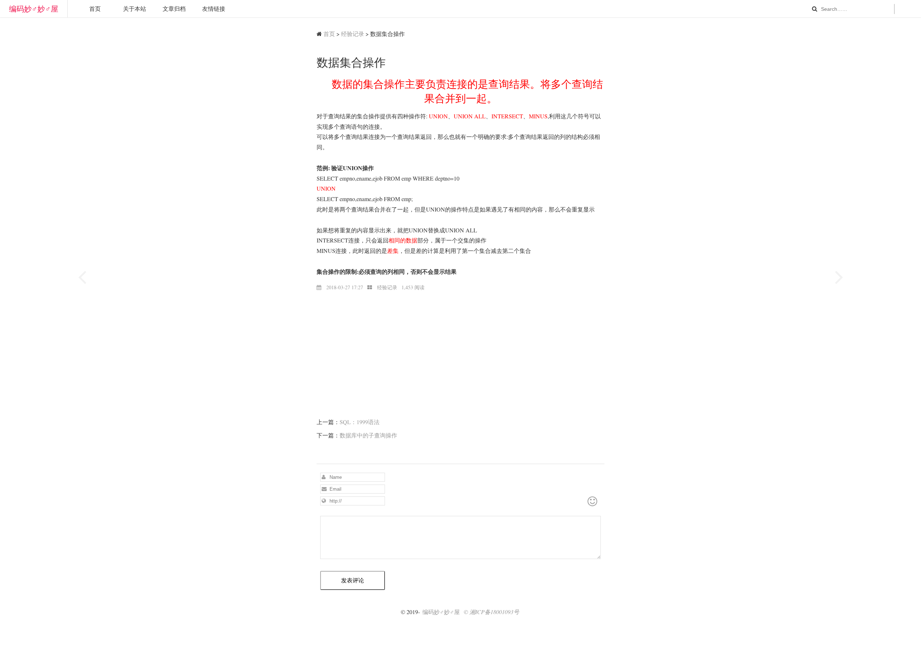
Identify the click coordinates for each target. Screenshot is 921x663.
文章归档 (174, 8)
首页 (95, 8)
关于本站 (134, 8)
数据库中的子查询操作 (368, 435)
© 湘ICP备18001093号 (491, 612)
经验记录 (352, 33)
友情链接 (213, 8)
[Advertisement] (460, 342)
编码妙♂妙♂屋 (33, 9)
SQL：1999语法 (360, 422)
